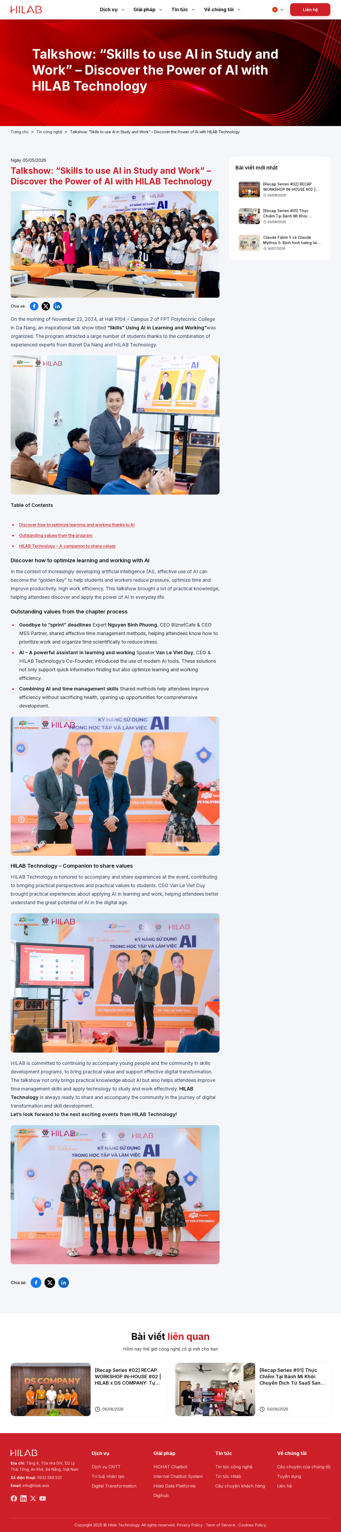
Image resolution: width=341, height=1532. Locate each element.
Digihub (161, 1495)
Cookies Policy (252, 1524)
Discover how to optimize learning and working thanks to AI (77, 524)
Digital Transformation (114, 1486)
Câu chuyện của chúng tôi (303, 1466)
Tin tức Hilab (228, 1476)
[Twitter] (33, 1498)
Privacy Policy (189, 1524)
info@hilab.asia (36, 1485)
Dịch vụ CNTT (106, 1466)
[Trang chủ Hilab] (26, 9)
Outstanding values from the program (55, 535)
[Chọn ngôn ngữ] (278, 9)
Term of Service (220, 1524)
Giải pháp (144, 9)
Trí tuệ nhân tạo (108, 1476)
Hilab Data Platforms (174, 1486)
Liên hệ (310, 9)
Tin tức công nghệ (233, 1466)
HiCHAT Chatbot (170, 1466)
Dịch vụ (108, 9)
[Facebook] (14, 1498)
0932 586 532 (49, 1477)
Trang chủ (20, 132)
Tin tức (179, 9)
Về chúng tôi (219, 9)
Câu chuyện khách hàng (240, 1486)
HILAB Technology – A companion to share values (67, 546)
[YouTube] (42, 1498)
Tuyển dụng (289, 1476)
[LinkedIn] (23, 1498)
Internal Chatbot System (178, 1476)
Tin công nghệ (49, 132)
